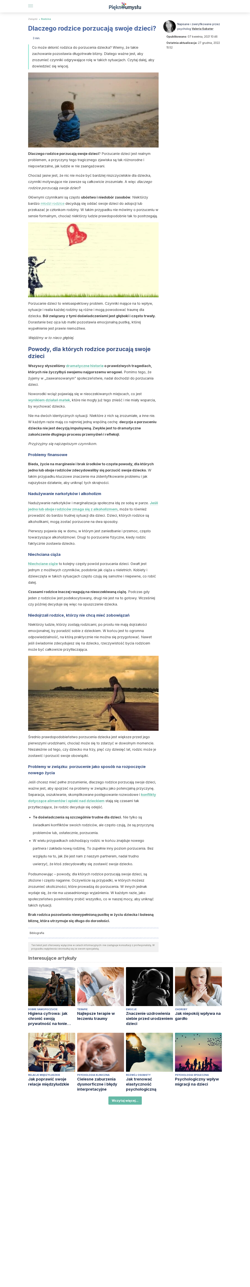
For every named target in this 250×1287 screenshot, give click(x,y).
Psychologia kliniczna (93, 1074)
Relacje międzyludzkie (44, 1074)
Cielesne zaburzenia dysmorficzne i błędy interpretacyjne (97, 1084)
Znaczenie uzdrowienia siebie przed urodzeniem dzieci (149, 1018)
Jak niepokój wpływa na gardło (198, 1016)
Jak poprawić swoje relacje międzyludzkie (48, 1082)
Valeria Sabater (202, 28)
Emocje (131, 1009)
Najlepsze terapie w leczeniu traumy (96, 1016)
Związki (33, 19)
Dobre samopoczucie (43, 1009)
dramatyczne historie (85, 366)
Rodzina (46, 19)
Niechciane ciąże (43, 564)
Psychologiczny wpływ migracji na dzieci (197, 1082)
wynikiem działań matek (49, 400)
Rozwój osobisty (138, 1074)
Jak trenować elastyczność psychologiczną (141, 1084)
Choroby (181, 1009)
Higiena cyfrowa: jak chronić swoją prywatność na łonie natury (47, 1018)
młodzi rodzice (52, 203)
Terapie (82, 1009)
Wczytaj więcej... (125, 1101)
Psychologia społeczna (192, 1074)
